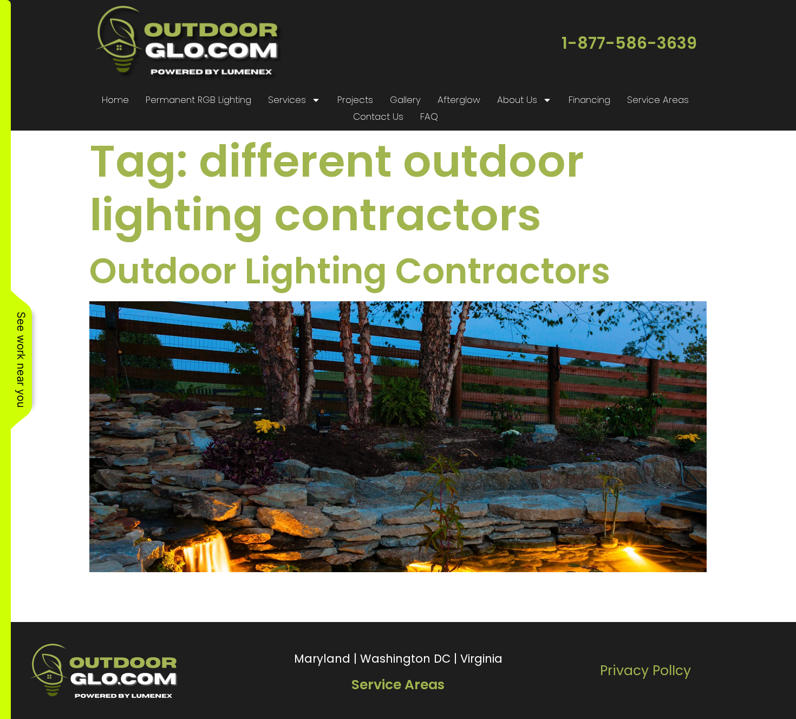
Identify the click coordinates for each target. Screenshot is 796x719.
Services (287, 99)
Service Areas (658, 99)
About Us (517, 99)
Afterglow (459, 99)
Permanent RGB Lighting (198, 99)
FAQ (429, 116)
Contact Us (378, 116)
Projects (355, 99)
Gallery (405, 99)
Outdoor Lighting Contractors (349, 271)
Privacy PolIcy (645, 670)
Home (115, 99)
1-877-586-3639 (629, 43)
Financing (589, 99)
